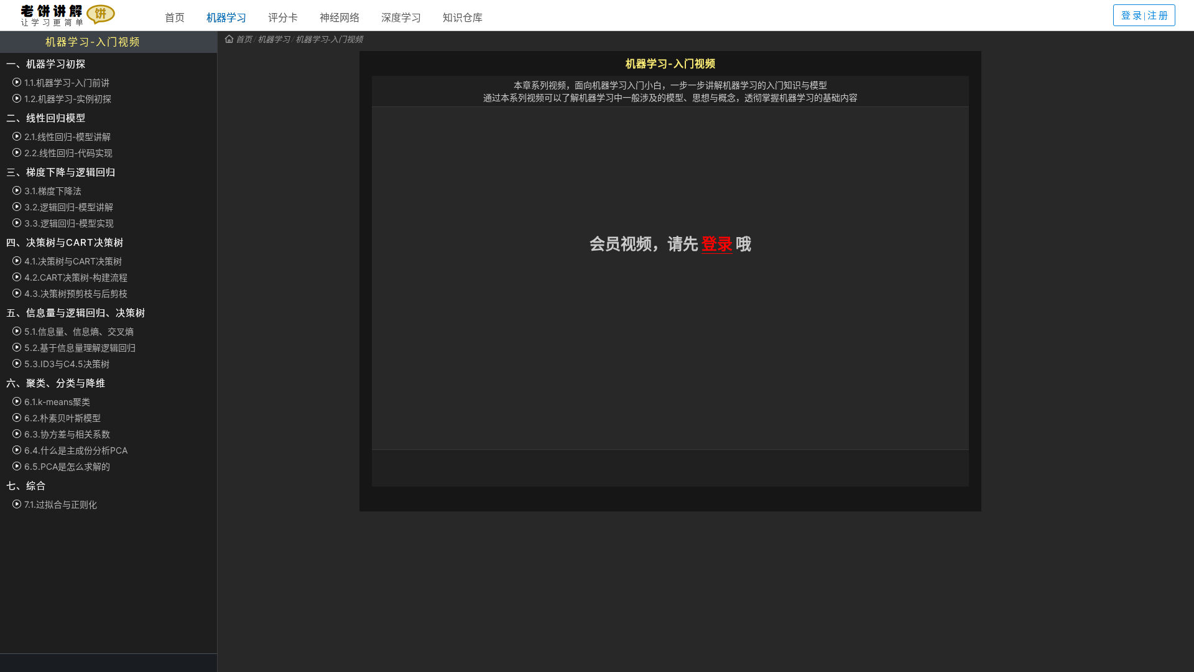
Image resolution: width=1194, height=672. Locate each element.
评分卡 (283, 17)
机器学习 (226, 17)
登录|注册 (1145, 16)
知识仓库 (463, 17)
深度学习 (401, 17)
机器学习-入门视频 (329, 39)
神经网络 (339, 17)
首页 (175, 17)
